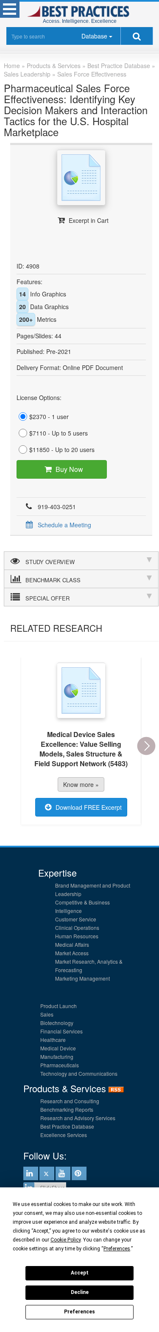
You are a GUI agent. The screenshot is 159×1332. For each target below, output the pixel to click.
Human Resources (76, 936)
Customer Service (75, 919)
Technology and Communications (78, 1073)
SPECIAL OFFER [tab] (47, 598)
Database (94, 36)
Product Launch (58, 1005)
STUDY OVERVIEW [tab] (50, 562)
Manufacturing (56, 1056)
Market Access (72, 953)
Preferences (79, 1312)
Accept (80, 1273)
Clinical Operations (77, 927)
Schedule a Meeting (64, 525)
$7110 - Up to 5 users (58, 433)
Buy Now (69, 469)
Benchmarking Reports (66, 1109)
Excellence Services (63, 1134)
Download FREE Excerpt (89, 807)
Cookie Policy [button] (65, 1240)
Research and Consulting (69, 1101)
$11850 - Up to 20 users (62, 449)
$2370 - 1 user (49, 416)
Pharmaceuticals (59, 1065)
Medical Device (58, 1048)
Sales (46, 1014)
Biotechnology (56, 1022)
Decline (80, 1292)
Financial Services (61, 1031)
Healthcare (53, 1039)
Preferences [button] (116, 1249)
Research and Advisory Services (77, 1117)
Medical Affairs (72, 944)
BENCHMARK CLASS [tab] (53, 580)
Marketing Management (82, 978)
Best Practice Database (67, 1126)
